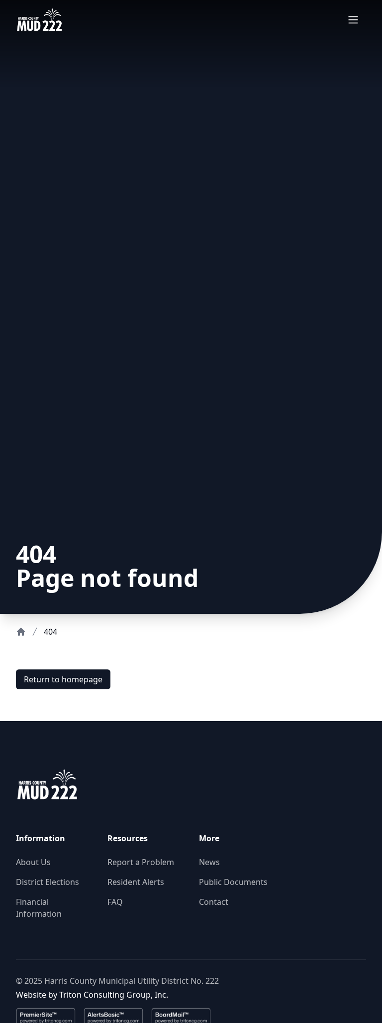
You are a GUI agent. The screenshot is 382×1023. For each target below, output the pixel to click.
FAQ (115, 901)
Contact (213, 901)
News (209, 862)
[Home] (21, 632)
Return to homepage (63, 679)
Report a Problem (140, 862)
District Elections (47, 882)
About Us (33, 862)
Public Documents (233, 882)
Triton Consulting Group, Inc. (113, 994)
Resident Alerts (135, 882)
